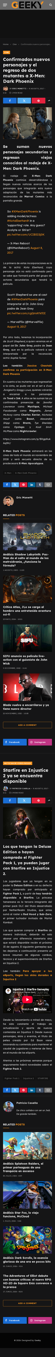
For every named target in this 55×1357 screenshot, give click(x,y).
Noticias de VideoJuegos (17, 763)
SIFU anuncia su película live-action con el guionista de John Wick (25, 659)
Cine (6, 52)
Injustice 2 (28, 1078)
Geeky (38, 1340)
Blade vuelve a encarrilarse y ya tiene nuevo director (26, 706)
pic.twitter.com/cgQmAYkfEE (26, 313)
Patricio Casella (21, 788)
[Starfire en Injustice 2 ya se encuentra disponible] (27, 823)
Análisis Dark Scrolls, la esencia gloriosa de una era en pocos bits (27, 1259)
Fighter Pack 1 (12, 1078)
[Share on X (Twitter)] (24, 100)
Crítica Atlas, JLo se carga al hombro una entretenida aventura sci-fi (27, 610)
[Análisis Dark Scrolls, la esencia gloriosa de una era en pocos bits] (27, 1240)
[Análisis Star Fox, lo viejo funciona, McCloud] (27, 1195)
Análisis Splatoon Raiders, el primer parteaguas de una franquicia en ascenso (23, 1167)
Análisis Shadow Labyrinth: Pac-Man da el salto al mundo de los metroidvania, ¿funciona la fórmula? (26, 560)
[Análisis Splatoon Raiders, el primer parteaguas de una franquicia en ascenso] (27, 1145)
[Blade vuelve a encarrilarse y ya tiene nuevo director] (27, 687)
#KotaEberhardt (18, 220)
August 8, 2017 (16, 326)
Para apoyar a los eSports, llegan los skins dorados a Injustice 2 (27, 975)
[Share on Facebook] (10, 100)
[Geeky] (28, 5)
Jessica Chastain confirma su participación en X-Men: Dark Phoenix (27, 369)
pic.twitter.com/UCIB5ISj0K (25, 234)
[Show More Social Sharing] (49, 100)
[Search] (50, 5)
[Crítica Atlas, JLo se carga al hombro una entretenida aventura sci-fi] (27, 589)
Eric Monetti (19, 89)
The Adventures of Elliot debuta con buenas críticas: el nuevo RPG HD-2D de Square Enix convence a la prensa (27, 1281)
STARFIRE (43, 1078)
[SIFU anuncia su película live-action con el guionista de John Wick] (27, 638)
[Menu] (5, 5)
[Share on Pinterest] (38, 100)
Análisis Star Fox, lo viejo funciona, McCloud (21, 1214)
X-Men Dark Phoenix (25, 473)
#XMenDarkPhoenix (25, 211)
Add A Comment (27, 725)
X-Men (8, 473)
